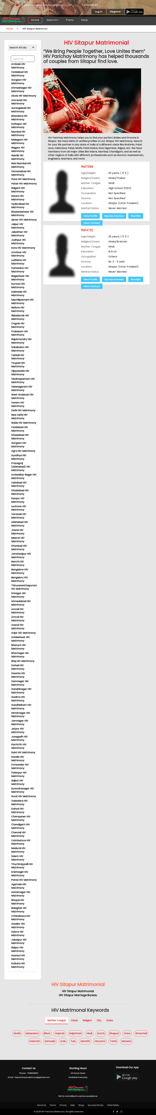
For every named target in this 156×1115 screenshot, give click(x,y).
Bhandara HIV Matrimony (19, 117)
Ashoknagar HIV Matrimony (20, 893)
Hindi (89, 1033)
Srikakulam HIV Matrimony (20, 348)
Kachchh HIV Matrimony (19, 746)
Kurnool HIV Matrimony (18, 285)
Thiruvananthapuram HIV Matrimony (24, 587)
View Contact (91, 222)
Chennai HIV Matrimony (18, 834)
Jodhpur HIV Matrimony (18, 241)
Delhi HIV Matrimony (23, 410)
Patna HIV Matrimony (24, 880)
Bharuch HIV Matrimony (18, 646)
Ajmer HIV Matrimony (24, 219)
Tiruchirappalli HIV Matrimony (22, 865)
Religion (87, 1020)
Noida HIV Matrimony (23, 423)
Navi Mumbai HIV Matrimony (21, 165)
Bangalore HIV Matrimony (19, 571)
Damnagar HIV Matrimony (20, 683)
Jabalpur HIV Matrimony (19, 941)
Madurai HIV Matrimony (18, 849)
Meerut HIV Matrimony (18, 539)
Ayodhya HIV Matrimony (18, 457)
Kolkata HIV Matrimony (18, 965)
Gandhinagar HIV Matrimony (21, 690)
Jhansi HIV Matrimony (17, 531)
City (99, 1020)
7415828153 (89, 5)
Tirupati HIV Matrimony (18, 364)
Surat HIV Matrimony (23, 796)
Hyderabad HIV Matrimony (20, 205)
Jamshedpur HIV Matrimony (21, 555)
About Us (41, 1105)
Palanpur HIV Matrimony (19, 774)
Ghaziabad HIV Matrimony (20, 436)
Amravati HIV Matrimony (19, 101)
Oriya (127, 1033)
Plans (70, 20)
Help (84, 20)
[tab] (22, 48)
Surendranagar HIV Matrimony (22, 790)
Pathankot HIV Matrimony (19, 269)
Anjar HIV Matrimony (23, 633)
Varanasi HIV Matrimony (18, 515)
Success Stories (95, 1105)
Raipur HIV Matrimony (17, 949)
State (109, 1020)
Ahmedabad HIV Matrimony (21, 602)
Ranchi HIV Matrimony (17, 563)
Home (35, 20)
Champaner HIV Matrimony (20, 818)
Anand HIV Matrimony (17, 626)
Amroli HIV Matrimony (17, 618)
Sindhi (17, 1033)
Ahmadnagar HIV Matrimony (21, 89)
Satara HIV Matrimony (17, 197)
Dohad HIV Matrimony (17, 667)
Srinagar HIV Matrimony (18, 595)
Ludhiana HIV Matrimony (18, 261)
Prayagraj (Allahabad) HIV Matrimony (20, 466)
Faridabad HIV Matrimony (19, 73)
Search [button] (52, 20)
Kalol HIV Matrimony (23, 752)
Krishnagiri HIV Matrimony (19, 873)
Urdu (63, 1041)
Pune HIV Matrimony (23, 179)
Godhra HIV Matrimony (18, 698)
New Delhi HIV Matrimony (19, 416)
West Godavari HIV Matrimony (22, 396)
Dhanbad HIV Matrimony (19, 547)
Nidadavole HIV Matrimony (20, 317)
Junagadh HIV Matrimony (19, 738)
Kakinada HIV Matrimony (19, 293)
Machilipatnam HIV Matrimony (22, 301)
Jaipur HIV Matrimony (17, 225)
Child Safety (113, 1105)
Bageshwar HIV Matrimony (20, 277)
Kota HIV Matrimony (23, 248)
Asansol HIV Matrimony (18, 957)
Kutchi (101, 1033)
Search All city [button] (18, 47)
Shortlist (136, 215)
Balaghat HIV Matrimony (19, 909)
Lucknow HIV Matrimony (18, 508)
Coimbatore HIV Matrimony (20, 842)
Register (115, 11)
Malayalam (32, 1033)
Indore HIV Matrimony (17, 933)
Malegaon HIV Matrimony (19, 141)
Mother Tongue (56, 1020)
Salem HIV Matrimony (17, 857)
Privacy (63, 1105)
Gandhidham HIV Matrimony (21, 706)
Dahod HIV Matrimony (17, 810)
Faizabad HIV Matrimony (19, 484)
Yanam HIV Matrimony (17, 404)
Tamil (113, 1041)
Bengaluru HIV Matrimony (19, 579)
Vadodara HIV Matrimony (19, 802)
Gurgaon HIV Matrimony (18, 81)
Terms (53, 1105)
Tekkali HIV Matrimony (17, 356)
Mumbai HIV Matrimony (18, 133)
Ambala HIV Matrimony (18, 65)
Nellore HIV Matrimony (17, 309)
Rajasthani (75, 1033)
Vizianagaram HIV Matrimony (21, 388)
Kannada (50, 1041)
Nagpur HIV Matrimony (18, 149)
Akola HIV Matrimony (23, 95)
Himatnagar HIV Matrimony (20, 714)
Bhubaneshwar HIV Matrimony (22, 213)
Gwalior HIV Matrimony (18, 925)
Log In (98, 11)
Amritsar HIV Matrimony (18, 254)
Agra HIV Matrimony (23, 451)
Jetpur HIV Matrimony (17, 730)
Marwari (126, 1041)
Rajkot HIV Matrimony (17, 782)
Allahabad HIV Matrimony (19, 523)
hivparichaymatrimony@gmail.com (45, 5)
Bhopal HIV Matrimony (17, 901)
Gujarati (59, 1033)
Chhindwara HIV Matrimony (20, 917)
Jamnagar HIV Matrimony (19, 722)
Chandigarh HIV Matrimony (20, 826)
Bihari (47, 1033)
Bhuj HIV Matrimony (22, 661)
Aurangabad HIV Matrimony (21, 109)
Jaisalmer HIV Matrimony (19, 233)
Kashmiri (35, 1041)
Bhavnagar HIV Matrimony (20, 654)
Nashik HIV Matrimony (17, 157)
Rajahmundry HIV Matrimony (21, 340)
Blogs (81, 1105)
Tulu (73, 1041)
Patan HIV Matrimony (24, 183)
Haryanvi (100, 1041)
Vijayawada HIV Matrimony (20, 372)
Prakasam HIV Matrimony (19, 333)
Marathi (85, 1041)
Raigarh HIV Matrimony (18, 189)
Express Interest (114, 215)
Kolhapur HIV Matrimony (19, 125)
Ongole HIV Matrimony (18, 325)
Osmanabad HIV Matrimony (21, 173)
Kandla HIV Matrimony (17, 758)
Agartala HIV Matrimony (18, 886)
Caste (74, 1020)
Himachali (141, 1033)
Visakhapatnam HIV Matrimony (23, 380)
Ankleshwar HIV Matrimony (20, 638)
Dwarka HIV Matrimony (18, 675)
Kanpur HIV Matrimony (18, 500)
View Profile (90, 215)
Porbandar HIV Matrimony (20, 766)
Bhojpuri (114, 1033)
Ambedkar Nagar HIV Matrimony (24, 476)
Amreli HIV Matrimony (17, 610)
